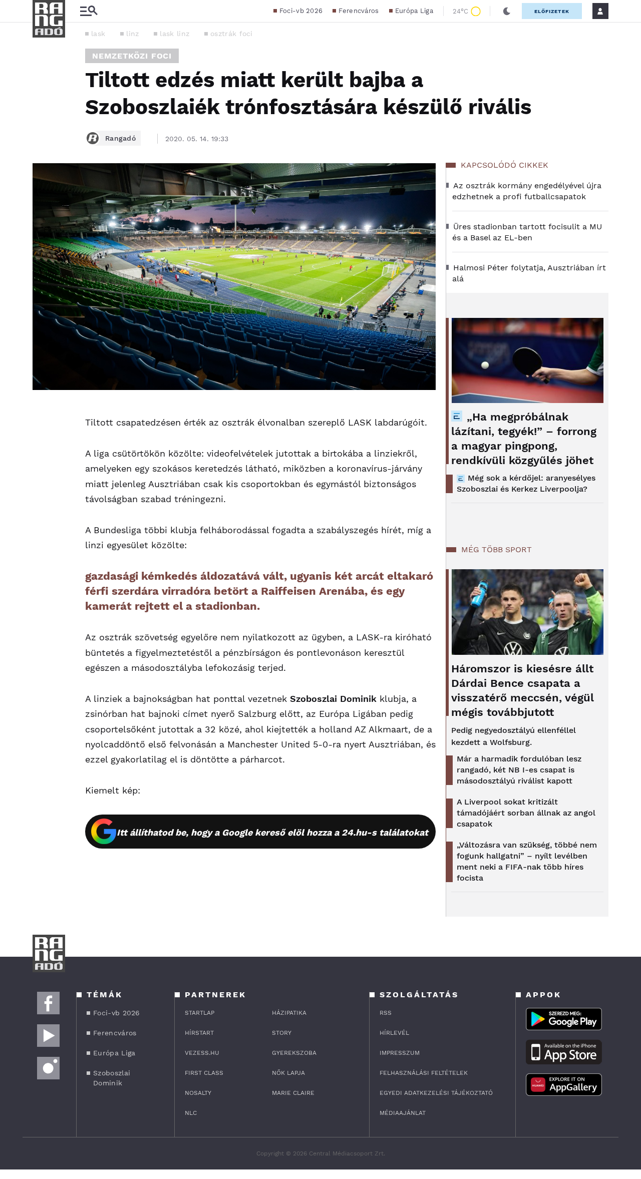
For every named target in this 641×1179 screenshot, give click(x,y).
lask (98, 34)
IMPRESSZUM (400, 1052)
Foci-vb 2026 (301, 11)
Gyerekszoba (294, 1052)
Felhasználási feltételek (424, 1072)
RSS (386, 1012)
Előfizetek (551, 11)
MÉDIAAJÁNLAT (403, 1112)
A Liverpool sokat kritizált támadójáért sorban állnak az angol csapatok (526, 813)
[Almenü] (88, 11)
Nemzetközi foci (132, 56)
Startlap (199, 1012)
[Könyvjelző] (44, 473)
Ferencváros (359, 11)
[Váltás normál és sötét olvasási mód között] (507, 11)
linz (132, 34)
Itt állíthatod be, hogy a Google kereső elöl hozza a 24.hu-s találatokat (272, 832)
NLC (191, 1112)
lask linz (174, 34)
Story (281, 1032)
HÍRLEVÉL (394, 1032)
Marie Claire (293, 1092)
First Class (204, 1072)
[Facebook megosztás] (44, 416)
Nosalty (198, 1092)
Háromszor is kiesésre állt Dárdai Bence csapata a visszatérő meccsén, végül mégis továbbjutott (522, 690)
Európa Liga (414, 11)
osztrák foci (231, 34)
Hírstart (199, 1032)
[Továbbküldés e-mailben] (44, 443)
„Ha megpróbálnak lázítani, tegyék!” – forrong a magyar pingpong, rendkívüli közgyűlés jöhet (523, 439)
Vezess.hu (202, 1052)
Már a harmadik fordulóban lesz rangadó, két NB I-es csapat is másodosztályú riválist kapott (519, 769)
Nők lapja (288, 1072)
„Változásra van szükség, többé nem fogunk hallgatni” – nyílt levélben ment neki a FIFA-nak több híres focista (527, 861)
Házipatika (289, 1012)
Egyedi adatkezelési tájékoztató (436, 1092)
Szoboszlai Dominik (111, 1078)
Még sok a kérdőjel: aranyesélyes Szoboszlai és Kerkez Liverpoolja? (526, 483)
